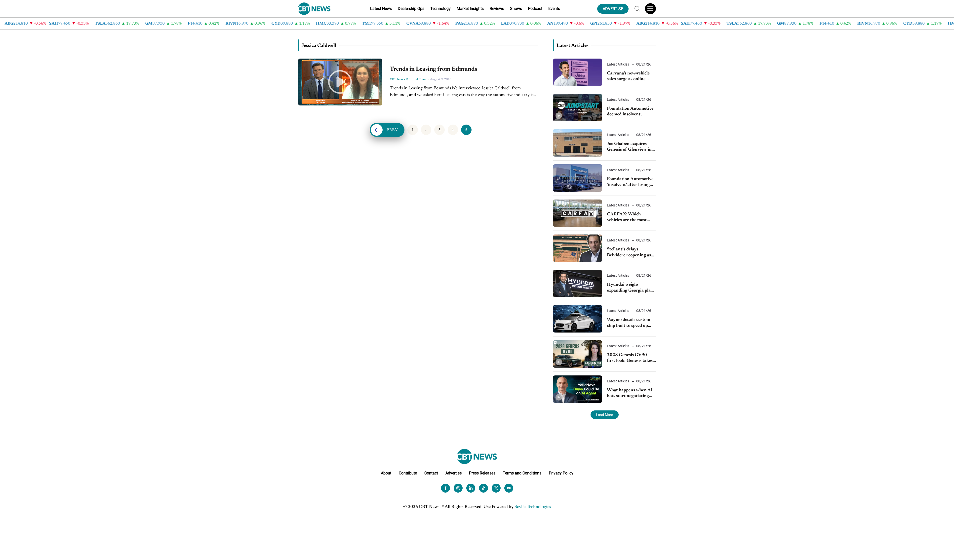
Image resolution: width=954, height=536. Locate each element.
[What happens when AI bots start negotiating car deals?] (577, 389)
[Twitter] (496, 488)
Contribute (408, 473)
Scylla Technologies (533, 507)
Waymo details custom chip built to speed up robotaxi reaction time (628, 323)
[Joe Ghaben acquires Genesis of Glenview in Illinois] (577, 143)
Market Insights (470, 8)
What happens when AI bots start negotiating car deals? (630, 393)
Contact (431, 473)
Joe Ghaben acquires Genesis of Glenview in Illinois (629, 147)
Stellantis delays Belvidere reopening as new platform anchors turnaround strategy (629, 252)
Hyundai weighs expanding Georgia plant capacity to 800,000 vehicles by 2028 (631, 288)
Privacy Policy (561, 473)
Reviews (497, 8)
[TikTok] (483, 488)
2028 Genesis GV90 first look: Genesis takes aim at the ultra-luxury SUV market (630, 358)
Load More (604, 415)
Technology (440, 8)
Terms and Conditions (522, 473)
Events (554, 8)
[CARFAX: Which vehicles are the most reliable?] (577, 213)
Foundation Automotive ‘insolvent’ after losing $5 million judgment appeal (630, 182)
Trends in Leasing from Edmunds (433, 69)
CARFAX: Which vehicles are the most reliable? (627, 217)
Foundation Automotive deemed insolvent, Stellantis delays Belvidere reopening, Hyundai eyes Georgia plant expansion (630, 112)
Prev (392, 130)
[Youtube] (508, 488)
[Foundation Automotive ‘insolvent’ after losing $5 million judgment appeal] (577, 178)
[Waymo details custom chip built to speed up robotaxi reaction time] (577, 319)
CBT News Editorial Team (408, 79)
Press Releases (482, 473)
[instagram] (458, 488)
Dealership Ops (411, 8)
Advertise (453, 473)
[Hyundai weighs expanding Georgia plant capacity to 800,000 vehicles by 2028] (577, 283)
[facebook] (445, 488)
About (386, 473)
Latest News (381, 8)
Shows (516, 8)
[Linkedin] (470, 488)
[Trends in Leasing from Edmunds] (340, 82)
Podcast (535, 8)
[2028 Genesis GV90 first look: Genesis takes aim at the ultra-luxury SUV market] (577, 354)
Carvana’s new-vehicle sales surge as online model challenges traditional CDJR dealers (631, 76)
